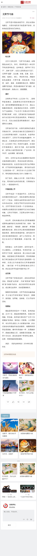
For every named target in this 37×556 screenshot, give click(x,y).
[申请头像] (32, 505)
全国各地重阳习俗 (27, 433)
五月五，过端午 (7, 454)
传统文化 (10, 7)
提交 (9, 525)
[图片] (31, 519)
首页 (4, 7)
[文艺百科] (26, 2)
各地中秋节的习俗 (27, 454)
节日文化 (18, 7)
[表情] (27, 519)
